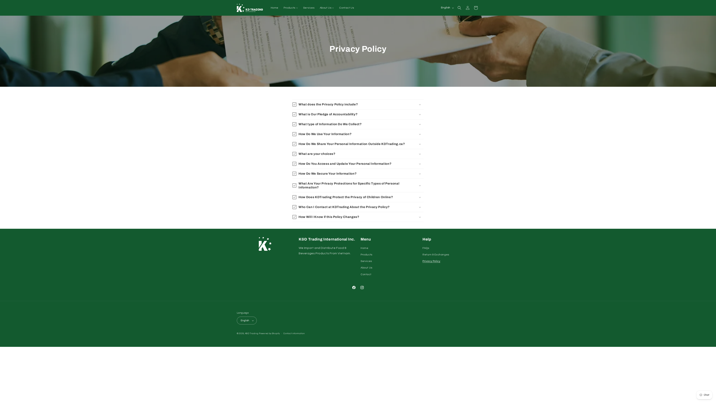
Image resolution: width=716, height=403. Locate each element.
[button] (459, 8)
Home (364, 248)
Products (366, 254)
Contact (366, 274)
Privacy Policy (431, 261)
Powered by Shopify (269, 333)
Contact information (294, 333)
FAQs (426, 248)
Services (366, 261)
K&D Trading (251, 333)
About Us (366, 267)
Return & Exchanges (436, 254)
